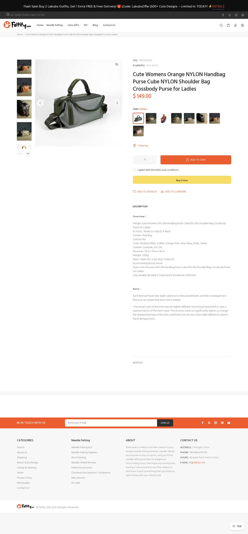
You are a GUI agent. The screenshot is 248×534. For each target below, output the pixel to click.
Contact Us (23, 488)
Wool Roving (78, 458)
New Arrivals (78, 478)
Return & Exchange (27, 463)
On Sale (75, 483)
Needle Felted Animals (83, 463)
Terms (20, 473)
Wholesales (23, 483)
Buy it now (182, 180)
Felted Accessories (81, 468)
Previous (40, 102)
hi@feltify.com (197, 463)
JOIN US (165, 423)
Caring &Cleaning (26, 468)
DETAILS (218, 6)
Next (116, 102)
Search (21, 447)
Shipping (143, 146)
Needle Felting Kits (81, 447)
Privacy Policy (24, 478)
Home (20, 34)
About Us (22, 452)
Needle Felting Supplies (84, 452)
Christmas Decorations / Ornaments (91, 473)
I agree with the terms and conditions (158, 170)
